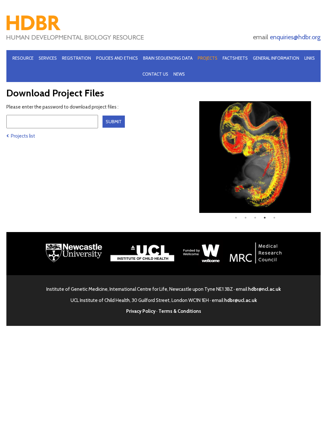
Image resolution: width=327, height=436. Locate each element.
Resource (23, 58)
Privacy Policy (141, 311)
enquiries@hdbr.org (295, 37)
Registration (76, 58)
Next (316, 157)
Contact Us (155, 74)
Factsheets (235, 58)
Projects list (22, 136)
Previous (194, 157)
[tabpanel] (255, 157)
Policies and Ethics (117, 58)
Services (48, 58)
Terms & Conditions (179, 311)
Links (309, 58)
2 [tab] (245, 217)
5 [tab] (274, 217)
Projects (207, 58)
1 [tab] (236, 217)
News (179, 74)
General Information (276, 58)
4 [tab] (265, 217)
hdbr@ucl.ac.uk (240, 300)
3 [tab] (255, 217)
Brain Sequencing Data (168, 58)
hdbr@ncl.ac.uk (264, 289)
